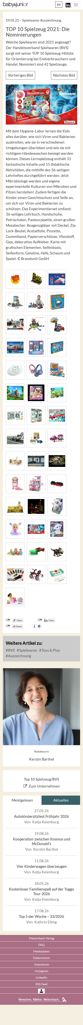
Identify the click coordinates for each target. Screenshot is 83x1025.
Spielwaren (27, 650)
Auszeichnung (19, 656)
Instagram (41, 971)
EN (59, 4)
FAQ (41, 944)
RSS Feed (41, 984)
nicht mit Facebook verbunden (8, 620)
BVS (11, 650)
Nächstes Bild (64, 75)
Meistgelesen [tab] (22, 800)
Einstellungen (39, 626)
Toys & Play (50, 650)
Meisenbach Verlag (41, 938)
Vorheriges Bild (20, 75)
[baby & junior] (15, 4)
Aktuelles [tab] (61, 800)
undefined (40, 620)
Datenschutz (41, 958)
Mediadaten (41, 951)
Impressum (41, 964)
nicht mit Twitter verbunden (8, 626)
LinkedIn (41, 977)
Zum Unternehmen (44, 786)
